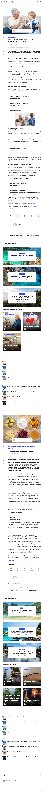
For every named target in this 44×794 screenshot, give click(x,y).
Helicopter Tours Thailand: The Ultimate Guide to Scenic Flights (22, 277)
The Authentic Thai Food (33, 235)
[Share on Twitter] (4, 48)
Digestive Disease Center (13, 558)
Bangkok (10, 446)
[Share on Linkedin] (4, 54)
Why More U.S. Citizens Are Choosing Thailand (17, 361)
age (9, 133)
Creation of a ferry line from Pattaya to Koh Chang (16, 589)
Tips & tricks (32, 446)
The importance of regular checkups (11, 325)
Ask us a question (33, 203)
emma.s (18, 30)
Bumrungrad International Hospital (18, 47)
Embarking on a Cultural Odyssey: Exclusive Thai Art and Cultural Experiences (24, 401)
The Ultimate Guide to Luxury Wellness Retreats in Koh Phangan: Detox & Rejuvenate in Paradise (22, 297)
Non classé (22, 253)
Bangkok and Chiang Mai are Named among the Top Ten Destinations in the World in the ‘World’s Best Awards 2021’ (12, 699)
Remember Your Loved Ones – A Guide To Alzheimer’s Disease (34, 590)
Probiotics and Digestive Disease (16, 236)
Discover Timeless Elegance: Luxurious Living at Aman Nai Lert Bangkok (22, 391)
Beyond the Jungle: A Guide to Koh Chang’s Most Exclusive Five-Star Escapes (24, 377)
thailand (19, 583)
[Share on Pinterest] (4, 51)
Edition (27, 704)
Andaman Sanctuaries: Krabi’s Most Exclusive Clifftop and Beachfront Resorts (24, 366)
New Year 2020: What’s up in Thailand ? (31, 701)
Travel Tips (11, 448)
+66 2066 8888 (11, 560)
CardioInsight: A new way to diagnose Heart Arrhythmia (31, 325)
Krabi (22, 608)
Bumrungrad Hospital (13, 37)
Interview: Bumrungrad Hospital (10, 346)
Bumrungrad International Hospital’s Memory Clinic (22, 139)
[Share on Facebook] (4, 44)
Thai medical (15, 583)
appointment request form (27, 558)
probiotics (9, 583)
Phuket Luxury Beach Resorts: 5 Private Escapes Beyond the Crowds (22, 256)
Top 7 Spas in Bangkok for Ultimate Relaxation (17, 396)
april (19, 258)
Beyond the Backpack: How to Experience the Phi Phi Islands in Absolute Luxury (24, 372)
